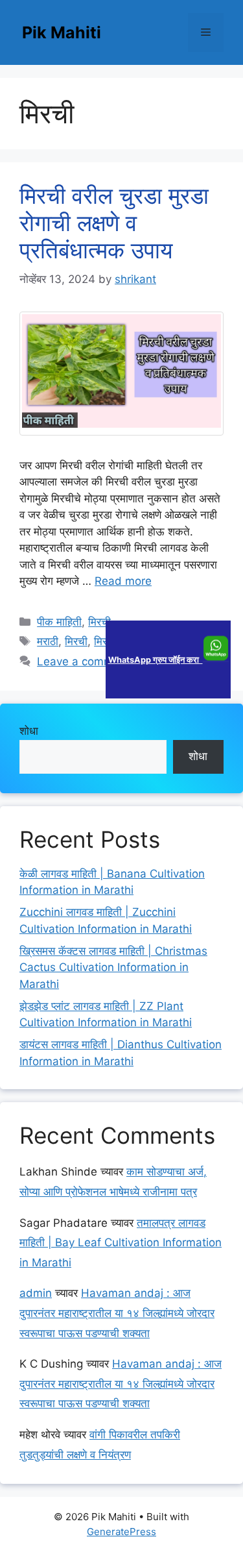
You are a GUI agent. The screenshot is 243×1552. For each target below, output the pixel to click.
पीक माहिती (59, 621)
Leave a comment (83, 661)
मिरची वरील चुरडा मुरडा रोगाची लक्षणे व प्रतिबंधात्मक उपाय (114, 223)
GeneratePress (121, 1531)
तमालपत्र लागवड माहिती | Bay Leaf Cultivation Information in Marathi (120, 1242)
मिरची (99, 621)
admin (35, 1293)
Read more (123, 580)
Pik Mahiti (61, 32)
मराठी (47, 641)
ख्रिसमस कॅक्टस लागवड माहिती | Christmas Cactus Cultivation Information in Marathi (113, 967)
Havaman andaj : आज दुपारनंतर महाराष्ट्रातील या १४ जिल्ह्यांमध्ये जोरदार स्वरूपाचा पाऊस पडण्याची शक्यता (116, 1313)
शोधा (28, 730)
